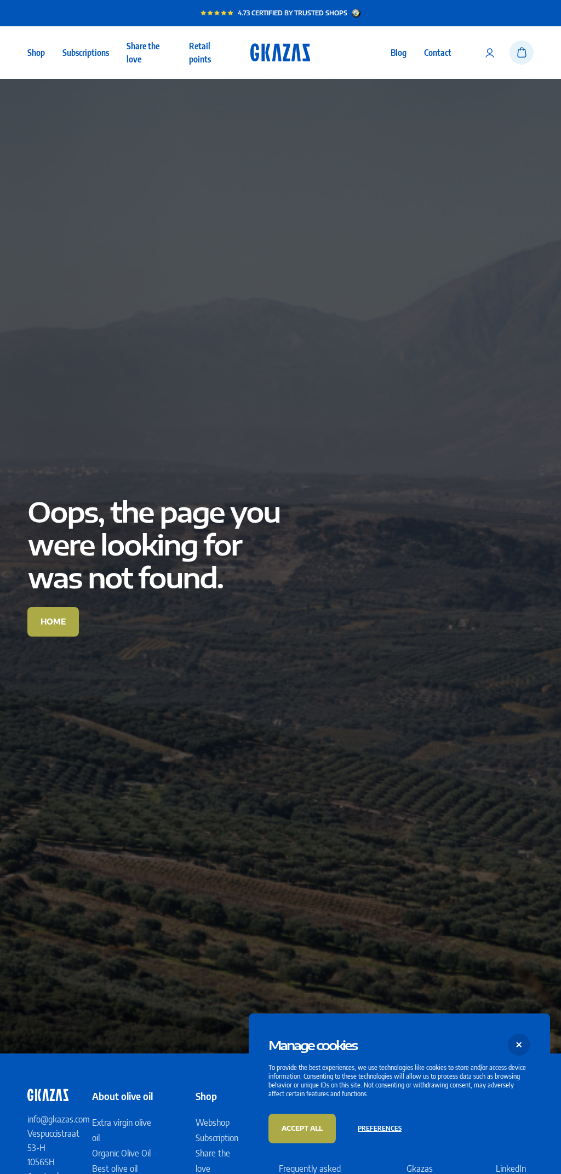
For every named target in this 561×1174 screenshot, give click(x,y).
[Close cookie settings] (519, 1044)
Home (53, 621)
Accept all (302, 1128)
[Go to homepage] (280, 52)
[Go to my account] (490, 53)
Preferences (380, 1128)
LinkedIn (511, 1168)
